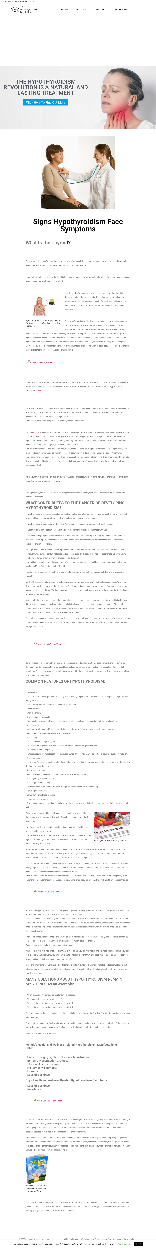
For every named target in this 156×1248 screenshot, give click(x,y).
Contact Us (120, 9)
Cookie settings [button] (124, 1244)
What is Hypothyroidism (36, 390)
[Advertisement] (78, 36)
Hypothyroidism (32, 432)
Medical (99, 9)
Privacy (81, 9)
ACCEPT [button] (138, 1244)
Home (65, 9)
